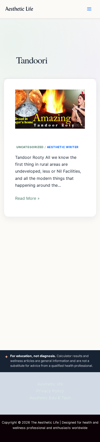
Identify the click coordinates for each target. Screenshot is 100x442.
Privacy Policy (50, 390)
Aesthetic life (50, 383)
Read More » (27, 198)
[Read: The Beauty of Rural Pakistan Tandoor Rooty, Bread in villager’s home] (50, 106)
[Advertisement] (50, 280)
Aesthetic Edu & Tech (50, 397)
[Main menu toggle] (89, 9)
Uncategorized (30, 147)
